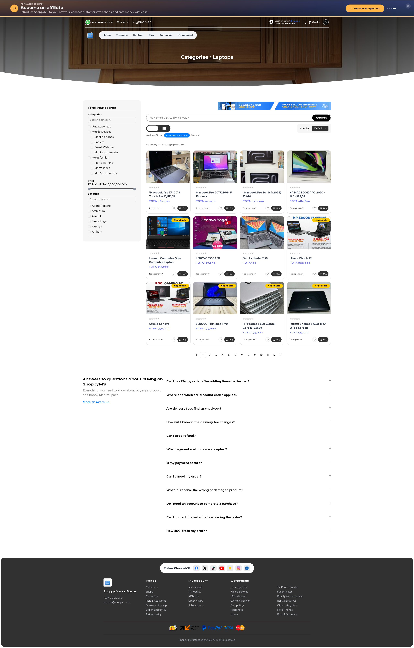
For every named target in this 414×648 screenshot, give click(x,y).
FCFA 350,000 (159, 328)
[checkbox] (89, 126)
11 (268, 354)
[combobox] (320, 128)
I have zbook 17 (301, 258)
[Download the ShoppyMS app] (389, 8)
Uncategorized (239, 587)
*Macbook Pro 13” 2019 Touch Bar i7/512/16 (164, 194)
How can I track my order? (186, 531)
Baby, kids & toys (286, 600)
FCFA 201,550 (205, 201)
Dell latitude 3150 (255, 258)
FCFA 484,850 (300, 201)
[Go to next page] (281, 355)
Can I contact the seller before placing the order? (204, 517)
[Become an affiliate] (394, 8)
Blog (151, 35)
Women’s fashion (240, 600)
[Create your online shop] (391, 8)
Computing (237, 605)
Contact (138, 35)
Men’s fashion (238, 596)
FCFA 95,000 (299, 332)
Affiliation (193, 596)
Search (321, 117)
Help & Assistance (156, 600)
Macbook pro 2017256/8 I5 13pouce (214, 194)
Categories (194, 57)
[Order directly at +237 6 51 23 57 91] (387, 8)
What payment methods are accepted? (196, 449)
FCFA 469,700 (159, 201)
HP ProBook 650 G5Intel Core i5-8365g (259, 325)
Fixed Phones (285, 609)
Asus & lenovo (159, 323)
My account (185, 35)
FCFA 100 (249, 262)
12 (274, 354)
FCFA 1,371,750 (253, 201)
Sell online (166, 35)
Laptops (223, 57)
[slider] (89, 189)
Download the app (156, 605)
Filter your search (102, 108)
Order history (195, 600)
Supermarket (284, 591)
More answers (93, 402)
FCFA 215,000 (159, 266)
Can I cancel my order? (184, 476)
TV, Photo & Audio (287, 587)
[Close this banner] (408, 6)
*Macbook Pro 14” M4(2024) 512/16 (262, 194)
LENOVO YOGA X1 (208, 258)
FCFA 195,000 (206, 328)
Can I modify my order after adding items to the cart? (208, 381)
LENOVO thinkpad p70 (212, 323)
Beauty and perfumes (289, 596)
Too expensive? (156, 208)
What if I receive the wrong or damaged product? (204, 490)
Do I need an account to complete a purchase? (202, 503)
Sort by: (305, 128)
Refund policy (153, 614)
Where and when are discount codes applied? (201, 395)
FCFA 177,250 (205, 262)
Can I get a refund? (181, 436)
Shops (149, 591)
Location (93, 194)
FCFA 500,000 (300, 262)
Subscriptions (195, 605)
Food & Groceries (287, 614)
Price (91, 181)
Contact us (152, 596)
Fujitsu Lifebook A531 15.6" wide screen (308, 325)
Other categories (286, 605)
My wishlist (194, 591)
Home (107, 35)
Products (122, 35)
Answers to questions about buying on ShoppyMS (123, 382)
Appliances (237, 609)
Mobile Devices (239, 591)
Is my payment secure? (184, 463)
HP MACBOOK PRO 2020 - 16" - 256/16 (307, 194)
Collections (152, 587)
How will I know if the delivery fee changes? (200, 422)
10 (261, 354)
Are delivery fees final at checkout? (193, 408)
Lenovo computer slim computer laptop (165, 260)
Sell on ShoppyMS (156, 609)
